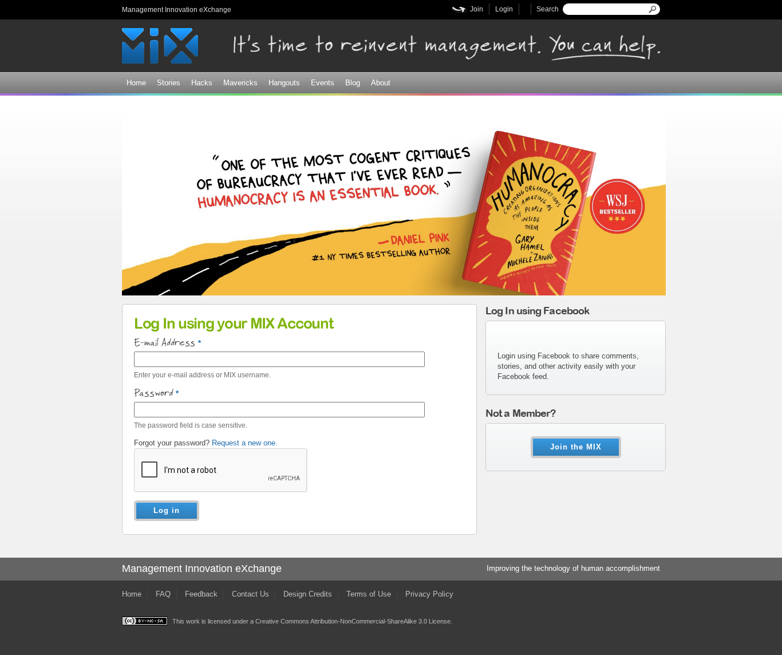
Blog (352, 82)
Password (156, 393)
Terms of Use (368, 594)
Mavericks (240, 82)
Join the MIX (576, 447)
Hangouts (284, 82)
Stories (168, 82)
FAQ (163, 594)
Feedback (201, 594)
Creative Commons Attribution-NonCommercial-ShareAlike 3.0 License (353, 621)
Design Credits (307, 594)
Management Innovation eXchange (176, 10)
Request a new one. (245, 443)
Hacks (201, 82)
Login (504, 9)
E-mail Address (167, 343)
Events (322, 82)
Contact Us (250, 594)
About (380, 82)
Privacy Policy (429, 594)
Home (136, 82)
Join (476, 9)
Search (547, 9)
